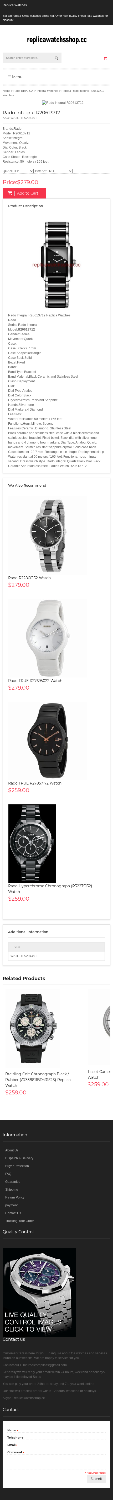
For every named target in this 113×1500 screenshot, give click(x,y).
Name (11, 1430)
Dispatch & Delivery (19, 1158)
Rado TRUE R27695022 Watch (35, 681)
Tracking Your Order (19, 1221)
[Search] (56, 58)
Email (11, 1445)
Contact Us (13, 1213)
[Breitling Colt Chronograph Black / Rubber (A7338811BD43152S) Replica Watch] (43, 1028)
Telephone (15, 1437)
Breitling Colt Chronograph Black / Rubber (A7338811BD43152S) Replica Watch (38, 1080)
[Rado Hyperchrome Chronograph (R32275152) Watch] (56, 843)
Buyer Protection (17, 1166)
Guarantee (12, 1182)
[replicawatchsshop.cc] (56, 38)
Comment (14, 1452)
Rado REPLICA (23, 90)
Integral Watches (47, 90)
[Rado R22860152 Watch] (56, 535)
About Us (11, 1150)
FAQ (8, 1174)
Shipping (11, 1189)
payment (11, 1205)
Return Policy (14, 1197)
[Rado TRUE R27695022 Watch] (56, 638)
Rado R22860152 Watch (29, 578)
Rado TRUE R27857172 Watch (34, 783)
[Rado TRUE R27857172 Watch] (56, 740)
